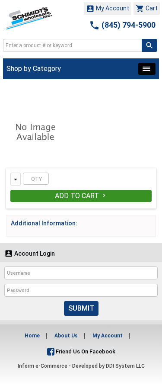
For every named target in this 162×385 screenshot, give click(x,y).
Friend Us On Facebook (84, 351)
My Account (107, 8)
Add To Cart (81, 196)
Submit (81, 308)
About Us (66, 336)
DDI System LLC (125, 366)
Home (32, 336)
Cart (147, 8)
